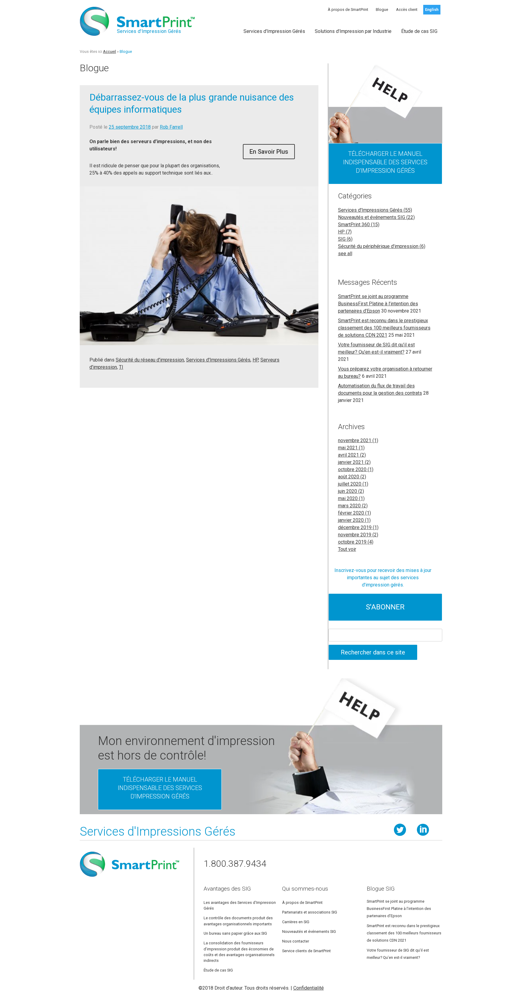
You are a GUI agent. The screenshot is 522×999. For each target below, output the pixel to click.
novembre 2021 (358, 440)
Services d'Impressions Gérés (218, 360)
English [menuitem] (431, 9)
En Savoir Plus (269, 151)
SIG (345, 239)
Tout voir (347, 549)
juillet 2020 (353, 484)
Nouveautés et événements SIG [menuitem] (309, 931)
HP (255, 360)
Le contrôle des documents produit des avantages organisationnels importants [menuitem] (238, 921)
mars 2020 (353, 506)
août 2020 (352, 477)
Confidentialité (308, 988)
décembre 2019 (358, 527)
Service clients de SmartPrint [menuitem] (306, 951)
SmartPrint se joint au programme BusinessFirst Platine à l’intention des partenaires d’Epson (378, 304)
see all (345, 253)
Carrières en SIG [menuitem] (295, 922)
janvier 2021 (354, 462)
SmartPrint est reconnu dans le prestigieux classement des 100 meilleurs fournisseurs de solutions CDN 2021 (384, 328)
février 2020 (354, 513)
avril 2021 (352, 455)
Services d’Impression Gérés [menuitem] (274, 31)
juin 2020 (351, 491)
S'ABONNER (385, 607)
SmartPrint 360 (358, 224)
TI (121, 367)
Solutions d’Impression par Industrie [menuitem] (353, 31)
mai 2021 (351, 448)
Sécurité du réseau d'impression (150, 360)
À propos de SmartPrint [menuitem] (348, 9)
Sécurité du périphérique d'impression (381, 246)
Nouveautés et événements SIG (376, 217)
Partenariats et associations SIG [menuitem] (309, 912)
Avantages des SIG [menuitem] (227, 888)
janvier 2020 (354, 520)
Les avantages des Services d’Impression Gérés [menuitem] (240, 905)
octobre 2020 (355, 469)
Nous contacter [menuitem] (295, 941)
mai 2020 (351, 498)
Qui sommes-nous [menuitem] (305, 888)
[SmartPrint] (129, 879)
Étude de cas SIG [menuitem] (419, 31)
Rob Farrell (171, 127)
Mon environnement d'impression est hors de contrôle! (186, 748)
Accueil (109, 51)
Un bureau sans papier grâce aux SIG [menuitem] (235, 933)
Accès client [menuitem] (406, 9)
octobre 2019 (355, 542)
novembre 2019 (358, 535)
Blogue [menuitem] (382, 9)
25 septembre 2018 (130, 127)
